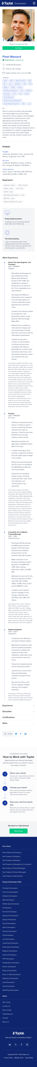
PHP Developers (8, 959)
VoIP (29, 80)
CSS (30, 84)
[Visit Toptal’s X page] (16, 1045)
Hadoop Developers (9, 931)
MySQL (6, 87)
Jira (29, 104)
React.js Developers (9, 970)
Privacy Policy (8, 1058)
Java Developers (8, 939)
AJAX (5, 80)
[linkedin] (25, 733)
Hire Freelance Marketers (11, 860)
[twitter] (16, 733)
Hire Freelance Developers (11, 852)
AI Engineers (6, 908)
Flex (20, 94)
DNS (11, 80)
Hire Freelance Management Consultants (16, 864)
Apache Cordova (20, 80)
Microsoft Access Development (12, 100)
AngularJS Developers (10, 915)
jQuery (20, 87)
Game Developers (8, 927)
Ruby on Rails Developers (11, 974)
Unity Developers (8, 986)
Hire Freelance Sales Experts (12, 876)
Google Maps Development (11, 104)
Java (10, 84)
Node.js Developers (9, 955)
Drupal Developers (9, 923)
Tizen (14, 94)
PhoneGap (7, 94)
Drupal (26, 94)
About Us (5, 1022)
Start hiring (18, 831)
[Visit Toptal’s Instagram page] (27, 1045)
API (5, 84)
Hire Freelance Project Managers (13, 868)
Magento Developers (9, 951)
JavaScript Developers (10, 943)
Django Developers (9, 919)
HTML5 (13, 87)
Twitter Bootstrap (8, 97)
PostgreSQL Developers (10, 962)
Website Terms (19, 1058)
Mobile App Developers (10, 904)
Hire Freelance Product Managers (14, 872)
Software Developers (9, 896)
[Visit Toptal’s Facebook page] (21, 1045)
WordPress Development (11, 90)
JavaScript (17, 84)
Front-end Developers (10, 892)
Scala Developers (8, 982)
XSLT (23, 104)
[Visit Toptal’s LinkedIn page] (10, 1045)
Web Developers (8, 900)
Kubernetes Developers (10, 947)
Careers (5, 1018)
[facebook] (20, 733)
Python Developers (9, 966)
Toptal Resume (7, 1014)
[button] (18, 257)
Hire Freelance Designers (11, 856)
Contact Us (6, 1006)
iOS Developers (7, 935)
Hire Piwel (18, 48)
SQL (25, 84)
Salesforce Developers (10, 978)
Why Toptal (6, 1002)
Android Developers (9, 911)
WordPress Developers (10, 990)
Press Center (7, 1010)
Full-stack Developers (10, 888)
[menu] (34, 3)
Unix (22, 90)
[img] (13, 60)
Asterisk (29, 90)
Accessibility (29, 1058)
